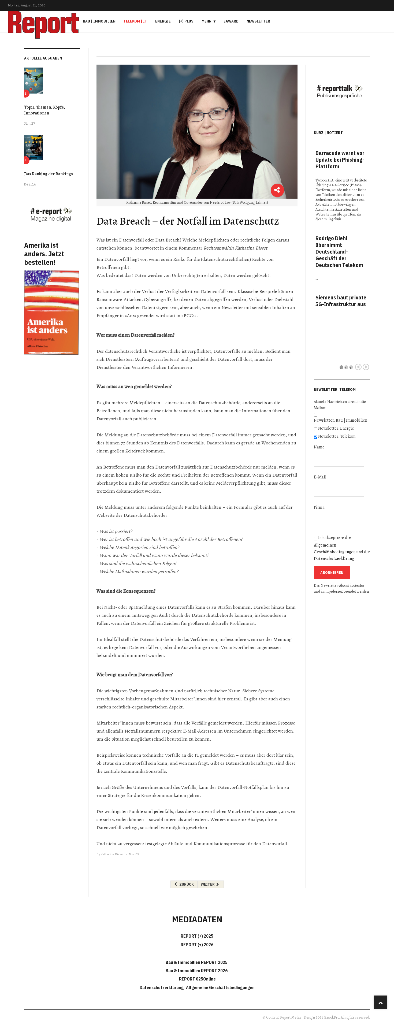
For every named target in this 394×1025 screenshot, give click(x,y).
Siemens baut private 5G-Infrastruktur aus (340, 301)
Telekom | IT (135, 21)
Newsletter (258, 21)
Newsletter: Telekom (337, 436)
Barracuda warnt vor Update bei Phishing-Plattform (340, 159)
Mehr (206, 21)
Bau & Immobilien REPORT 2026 (197, 970)
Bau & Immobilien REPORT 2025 (197, 962)
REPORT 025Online (197, 979)
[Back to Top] (380, 1002)
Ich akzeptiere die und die (342, 548)
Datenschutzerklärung (334, 559)
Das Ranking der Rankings (48, 174)
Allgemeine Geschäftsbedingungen (220, 987)
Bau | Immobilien (99, 21)
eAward (231, 21)
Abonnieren (331, 572)
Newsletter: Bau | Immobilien (340, 420)
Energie (163, 21)
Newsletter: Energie (336, 428)
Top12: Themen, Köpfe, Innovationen (44, 110)
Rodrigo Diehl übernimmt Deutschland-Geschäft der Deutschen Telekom (339, 252)
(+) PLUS (186, 21)
